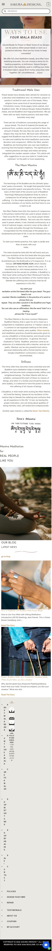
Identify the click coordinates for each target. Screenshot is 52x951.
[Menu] (5, 4)
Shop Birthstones (6, 812)
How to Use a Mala (6, 750)
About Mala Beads (6, 717)
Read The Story (8, 625)
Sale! (6, 859)
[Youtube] (11, 724)
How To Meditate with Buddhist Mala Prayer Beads (22, 611)
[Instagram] (11, 718)
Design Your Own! (16, 897)
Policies (11, 891)
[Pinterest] (11, 730)
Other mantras (43, 330)
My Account (13, 927)
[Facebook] (11, 711)
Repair (10, 903)
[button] (48, 4)
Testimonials (14, 910)
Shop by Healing (6, 840)
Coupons (11, 921)
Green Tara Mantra (41, 411)
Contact (6, 874)
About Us (12, 916)
